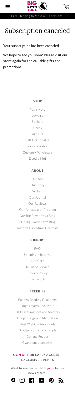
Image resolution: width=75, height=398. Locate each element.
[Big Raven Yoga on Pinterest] (51, 381)
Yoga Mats (37, 109)
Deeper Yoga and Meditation (37, 318)
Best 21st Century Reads (37, 324)
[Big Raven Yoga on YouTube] (42, 381)
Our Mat (37, 179)
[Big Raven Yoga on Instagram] (22, 381)
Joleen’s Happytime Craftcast (38, 228)
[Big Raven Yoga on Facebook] (32, 381)
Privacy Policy (38, 273)
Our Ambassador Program (37, 209)
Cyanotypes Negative (37, 342)
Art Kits (37, 134)
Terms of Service (37, 267)
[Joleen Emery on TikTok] (13, 381)
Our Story (37, 185)
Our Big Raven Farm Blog (37, 222)
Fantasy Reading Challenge (37, 299)
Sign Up (19, 355)
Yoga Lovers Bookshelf (37, 306)
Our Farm (38, 191)
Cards (37, 128)
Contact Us (37, 279)
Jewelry (37, 115)
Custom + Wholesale (37, 152)
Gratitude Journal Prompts (38, 330)
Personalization (37, 146)
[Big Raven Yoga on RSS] (61, 381)
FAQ (37, 248)
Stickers (37, 121)
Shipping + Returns (37, 254)
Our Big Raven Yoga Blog (37, 215)
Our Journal (37, 197)
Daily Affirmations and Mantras (37, 312)
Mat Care (37, 260)
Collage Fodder (37, 336)
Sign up (49, 368)
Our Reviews (37, 203)
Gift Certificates (37, 140)
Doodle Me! (37, 158)
